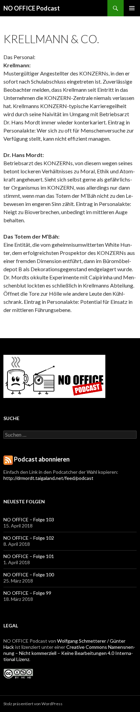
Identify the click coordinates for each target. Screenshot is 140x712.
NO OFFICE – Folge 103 (28, 519)
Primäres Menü (132, 8)
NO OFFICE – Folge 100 (28, 574)
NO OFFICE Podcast (31, 8)
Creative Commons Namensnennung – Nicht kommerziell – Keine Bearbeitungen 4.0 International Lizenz (69, 653)
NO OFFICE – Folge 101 (28, 556)
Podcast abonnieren (42, 459)
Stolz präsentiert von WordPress (33, 703)
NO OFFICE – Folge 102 (28, 538)
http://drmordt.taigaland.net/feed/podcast (48, 478)
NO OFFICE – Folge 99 (27, 593)
